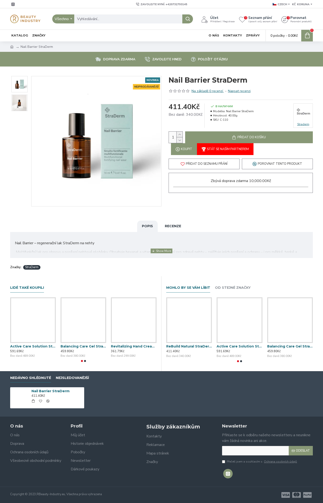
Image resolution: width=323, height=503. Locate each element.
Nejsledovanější (72, 378)
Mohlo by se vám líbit (188, 288)
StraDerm (32, 267)
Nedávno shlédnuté (30, 378)
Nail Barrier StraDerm (50, 391)
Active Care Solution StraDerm (33, 346)
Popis (147, 226)
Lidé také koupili (27, 288)
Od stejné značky (233, 288)
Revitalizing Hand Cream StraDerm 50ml (134, 346)
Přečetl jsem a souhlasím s (262, 461)
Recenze (173, 226)
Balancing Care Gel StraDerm (83, 346)
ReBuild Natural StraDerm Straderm (189, 346)
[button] (82, 361)
